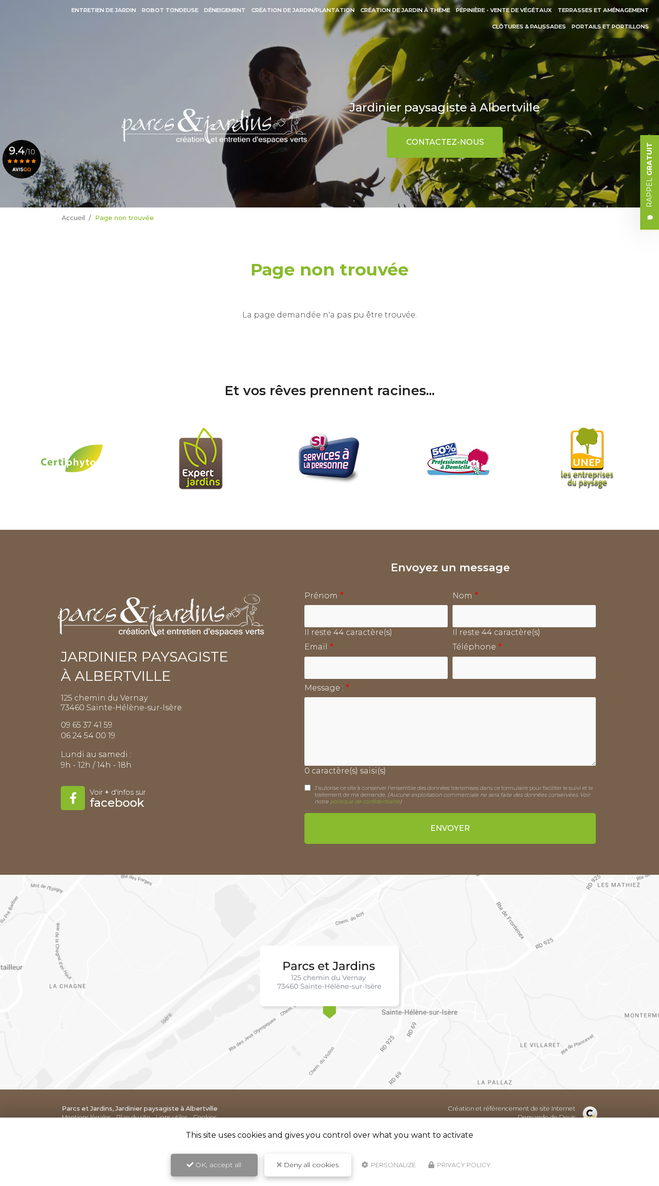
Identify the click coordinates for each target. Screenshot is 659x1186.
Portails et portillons (610, 26)
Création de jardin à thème (405, 10)
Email (316, 646)
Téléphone (474, 646)
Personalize (393, 1165)
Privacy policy (463, 1165)
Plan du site (133, 1117)
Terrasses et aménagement (603, 10)
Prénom (321, 595)
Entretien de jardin (103, 10)
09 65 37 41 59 (86, 725)
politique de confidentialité (365, 801)
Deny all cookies (310, 1164)
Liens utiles (172, 1117)
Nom (462, 595)
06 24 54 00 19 (88, 735)
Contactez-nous (445, 142)
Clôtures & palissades (529, 26)
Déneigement (225, 10)
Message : (323, 687)
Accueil (73, 217)
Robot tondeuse (170, 10)
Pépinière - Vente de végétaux (504, 10)
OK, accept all (217, 1164)
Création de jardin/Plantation (303, 10)
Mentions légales (86, 1117)
